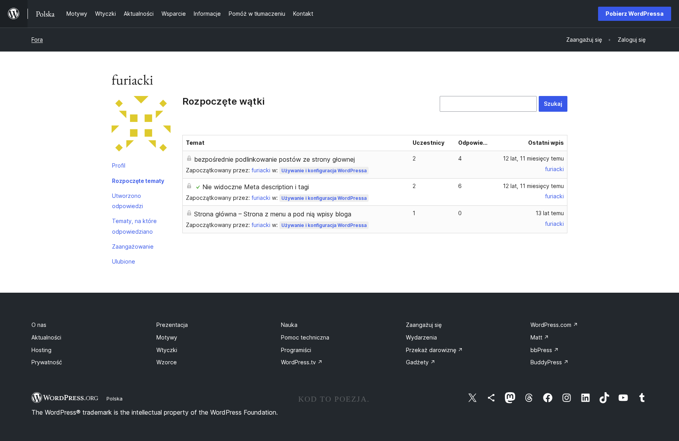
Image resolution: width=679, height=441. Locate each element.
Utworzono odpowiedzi (127, 200)
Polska (114, 398)
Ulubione (123, 261)
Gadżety (420, 362)
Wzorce (166, 362)
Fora (37, 39)
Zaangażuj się (424, 324)
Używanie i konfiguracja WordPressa (324, 170)
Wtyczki (166, 350)
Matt (539, 337)
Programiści (296, 350)
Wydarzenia (421, 337)
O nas (38, 324)
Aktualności (46, 337)
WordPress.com (554, 324)
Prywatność (46, 362)
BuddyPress (549, 362)
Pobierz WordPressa (635, 13)
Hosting (41, 350)
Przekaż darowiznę (434, 350)
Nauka (289, 324)
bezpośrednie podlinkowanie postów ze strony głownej (274, 159)
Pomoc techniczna (305, 337)
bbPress (544, 350)
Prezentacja (172, 324)
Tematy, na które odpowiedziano (134, 226)
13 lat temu (550, 213)
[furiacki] (141, 127)
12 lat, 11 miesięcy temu (533, 158)
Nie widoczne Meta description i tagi (255, 187)
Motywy (166, 337)
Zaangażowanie (133, 246)
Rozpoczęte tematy (138, 180)
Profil (118, 165)
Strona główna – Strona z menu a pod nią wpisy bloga (272, 214)
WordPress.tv (302, 362)
